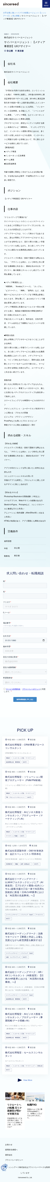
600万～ (8, 918)
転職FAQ (32, 1104)
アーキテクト (39, 915)
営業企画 (39, 1066)
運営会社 (8, 1154)
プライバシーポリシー (14, 1160)
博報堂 (8, 758)
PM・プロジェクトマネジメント (15, 797)
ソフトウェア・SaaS (26, 915)
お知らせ (8, 1144)
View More (27, 1080)
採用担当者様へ (11, 1149)
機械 (16, 864)
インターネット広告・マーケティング (23, 758)
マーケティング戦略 (12, 836)
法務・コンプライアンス (13, 957)
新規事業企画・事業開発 (13, 762)
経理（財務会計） (26, 864)
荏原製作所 (9, 864)
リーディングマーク (12, 915)
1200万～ (36, 864)
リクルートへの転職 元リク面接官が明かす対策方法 (14, 1109)
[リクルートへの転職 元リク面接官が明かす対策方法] (15, 1099)
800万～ (25, 762)
